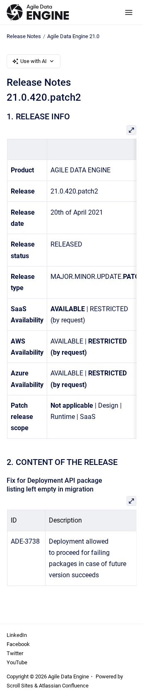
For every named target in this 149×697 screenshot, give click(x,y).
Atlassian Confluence (64, 685)
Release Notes (24, 36)
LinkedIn (17, 635)
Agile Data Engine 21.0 (73, 36)
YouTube (17, 662)
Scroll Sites (20, 685)
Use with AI (33, 61)
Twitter (15, 653)
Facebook (18, 644)
